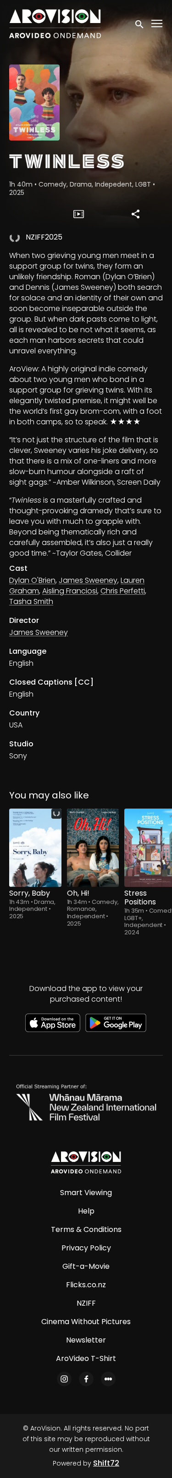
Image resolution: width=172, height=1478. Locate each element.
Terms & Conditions (86, 1229)
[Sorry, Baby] (35, 848)
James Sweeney (88, 580)
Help (86, 1211)
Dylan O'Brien (32, 580)
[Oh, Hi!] (93, 848)
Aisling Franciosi (69, 591)
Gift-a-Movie (86, 1266)
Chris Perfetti (122, 591)
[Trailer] (78, 213)
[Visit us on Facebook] (86, 1379)
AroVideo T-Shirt (86, 1358)
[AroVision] (86, 1162)
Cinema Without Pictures (86, 1321)
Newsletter (86, 1340)
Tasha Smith (31, 601)
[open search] (140, 23)
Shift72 (106, 1463)
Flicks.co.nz (86, 1284)
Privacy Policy (86, 1248)
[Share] (135, 213)
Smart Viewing (86, 1192)
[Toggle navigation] (157, 23)
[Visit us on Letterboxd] (108, 1379)
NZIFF (86, 1303)
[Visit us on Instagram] (64, 1379)
